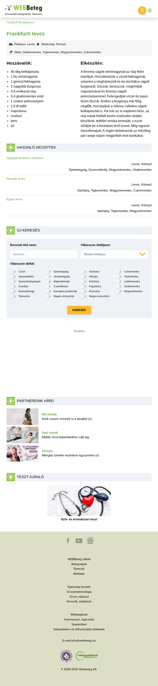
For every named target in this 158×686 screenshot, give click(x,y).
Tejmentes (24, 296)
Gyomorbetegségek (30, 281)
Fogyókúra (95, 286)
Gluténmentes (132, 286)
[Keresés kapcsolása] (142, 10)
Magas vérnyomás (64, 296)
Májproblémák (62, 281)
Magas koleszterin (99, 296)
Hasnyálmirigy (27, 291)
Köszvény (94, 291)
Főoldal (11, 22)
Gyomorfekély (26, 276)
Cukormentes (131, 271)
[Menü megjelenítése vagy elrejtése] (149, 11)
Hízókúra (94, 281)
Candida (23, 286)
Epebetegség (61, 271)
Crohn (22, 271)
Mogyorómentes (133, 291)
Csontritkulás (61, 286)
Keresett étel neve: (23, 245)
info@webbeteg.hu (83, 640)
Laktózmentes (132, 281)
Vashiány (94, 271)
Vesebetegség (62, 276)
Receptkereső (26, 22)
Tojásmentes (131, 276)
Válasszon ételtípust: (96, 245)
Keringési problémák (65, 291)
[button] (68, 542)
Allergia (93, 276)
